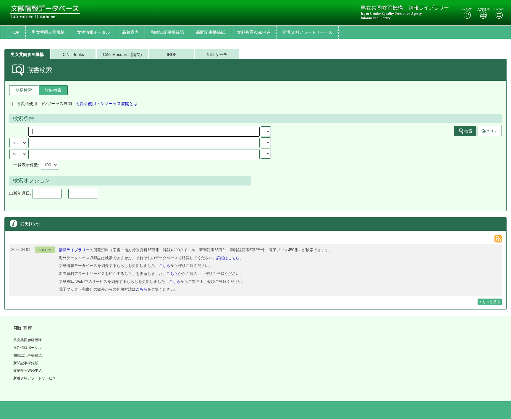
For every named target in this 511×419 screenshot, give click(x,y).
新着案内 (130, 32)
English (499, 9)
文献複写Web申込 (254, 32)
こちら (164, 265)
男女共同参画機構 (48, 32)
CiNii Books (73, 54)
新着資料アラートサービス (307, 32)
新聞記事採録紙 (210, 32)
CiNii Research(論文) (122, 54)
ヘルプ (467, 9)
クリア (492, 131)
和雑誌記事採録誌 (167, 32)
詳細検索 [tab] (53, 90)
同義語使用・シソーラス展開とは (106, 103)
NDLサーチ (217, 54)
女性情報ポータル (93, 32)
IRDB (172, 54)
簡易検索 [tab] (23, 90)
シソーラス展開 (57, 103)
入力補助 (483, 9)
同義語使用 (27, 103)
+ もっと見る (489, 302)
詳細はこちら (228, 258)
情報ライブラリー (74, 250)
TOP (15, 32)
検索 (468, 131)
